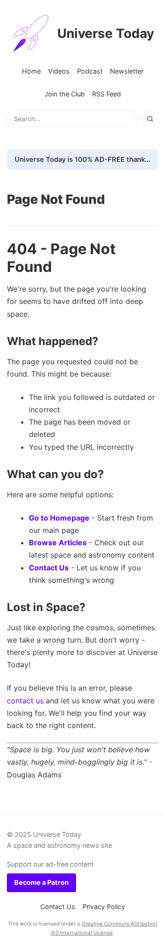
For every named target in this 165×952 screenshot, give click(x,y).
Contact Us (49, 567)
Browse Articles (58, 542)
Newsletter (126, 71)
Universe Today (105, 33)
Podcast (90, 71)
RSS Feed (106, 94)
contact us (25, 700)
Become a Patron (41, 882)
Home (31, 71)
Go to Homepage (59, 517)
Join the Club (64, 94)
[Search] (150, 119)
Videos (59, 71)
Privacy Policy (103, 906)
